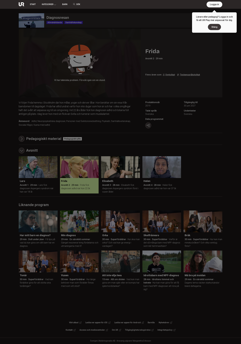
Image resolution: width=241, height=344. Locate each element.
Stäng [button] (214, 27)
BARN (64, 4)
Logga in (214, 4)
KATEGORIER (47, 4)
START (33, 4)
